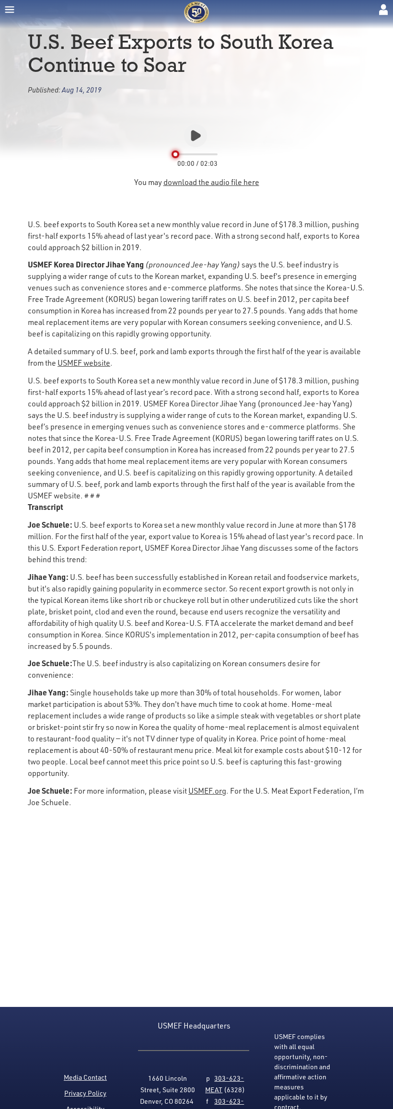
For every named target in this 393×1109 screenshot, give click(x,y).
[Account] (383, 9)
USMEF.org (207, 791)
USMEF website (84, 363)
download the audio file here (211, 182)
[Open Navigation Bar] (9, 9)
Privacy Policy (85, 1093)
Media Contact (85, 1077)
